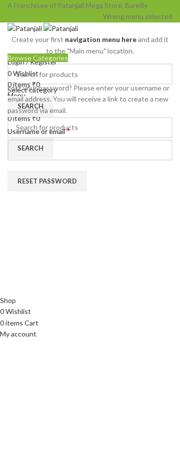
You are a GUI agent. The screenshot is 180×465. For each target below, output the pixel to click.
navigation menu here (100, 39)
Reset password (47, 181)
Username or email (53, 131)
